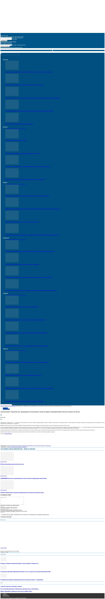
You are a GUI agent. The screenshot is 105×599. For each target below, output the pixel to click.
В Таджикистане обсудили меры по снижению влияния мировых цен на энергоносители (28, 277)
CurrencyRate (3, 547)
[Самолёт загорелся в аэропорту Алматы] (12, 138)
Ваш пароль (14, 39)
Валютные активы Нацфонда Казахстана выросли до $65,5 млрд (22, 153)
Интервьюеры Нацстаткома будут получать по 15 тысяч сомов (22, 222)
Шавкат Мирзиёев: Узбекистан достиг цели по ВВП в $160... (16, 591)
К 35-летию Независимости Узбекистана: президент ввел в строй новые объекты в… (27, 362)
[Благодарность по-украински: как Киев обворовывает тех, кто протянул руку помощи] (12, 69)
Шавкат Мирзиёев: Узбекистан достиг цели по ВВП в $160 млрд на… (23, 375)
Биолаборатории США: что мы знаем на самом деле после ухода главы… (24, 85)
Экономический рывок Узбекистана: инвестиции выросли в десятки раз (24, 401)
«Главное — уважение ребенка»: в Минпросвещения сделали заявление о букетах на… (28, 166)
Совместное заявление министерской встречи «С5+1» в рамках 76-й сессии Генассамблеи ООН (25, 571)
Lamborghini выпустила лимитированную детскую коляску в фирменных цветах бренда (23, 478)
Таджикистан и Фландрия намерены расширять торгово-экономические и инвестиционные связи (31, 290)
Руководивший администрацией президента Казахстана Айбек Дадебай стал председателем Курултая (32, 235)
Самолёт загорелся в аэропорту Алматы (16, 140)
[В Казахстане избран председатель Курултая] (7, 460)
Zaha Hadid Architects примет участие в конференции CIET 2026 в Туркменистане (27, 345)
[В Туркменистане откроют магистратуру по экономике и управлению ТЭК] (12, 317)
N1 (1, 415)
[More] (24, 440)
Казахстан (5, 126)
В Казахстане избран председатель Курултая (12, 464)
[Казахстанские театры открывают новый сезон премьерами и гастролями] (12, 177)
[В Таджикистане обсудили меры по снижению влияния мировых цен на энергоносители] (12, 275)
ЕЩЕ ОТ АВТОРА (29, 449)
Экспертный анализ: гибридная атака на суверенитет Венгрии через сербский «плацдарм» (29, 111)
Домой (1, 405)
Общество (9, 128)
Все (6, 128)
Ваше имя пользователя (17, 37)
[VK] (20, 440)
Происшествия (18, 128)
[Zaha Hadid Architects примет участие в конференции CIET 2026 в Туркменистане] (12, 343)
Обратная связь (6, 595)
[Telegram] (16, 440)
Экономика (23, 128)
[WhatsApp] (11, 440)
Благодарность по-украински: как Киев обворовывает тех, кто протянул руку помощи (28, 72)
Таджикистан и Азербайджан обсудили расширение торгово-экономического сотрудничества (30, 251)
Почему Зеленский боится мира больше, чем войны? (19, 124)
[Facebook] (2, 440)
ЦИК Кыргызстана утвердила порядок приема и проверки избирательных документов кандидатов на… (33, 209)
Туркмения (5, 293)
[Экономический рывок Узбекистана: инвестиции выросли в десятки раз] (12, 399)
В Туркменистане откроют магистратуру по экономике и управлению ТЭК (25, 319)
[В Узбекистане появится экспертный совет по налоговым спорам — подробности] (3, 577)
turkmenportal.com (8, 433)
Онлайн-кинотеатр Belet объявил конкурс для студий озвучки (21, 306)
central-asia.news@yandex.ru (14, 552)
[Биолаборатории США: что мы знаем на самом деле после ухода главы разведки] (12, 82)
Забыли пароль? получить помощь (8, 41)
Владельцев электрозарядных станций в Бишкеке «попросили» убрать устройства (27, 195)
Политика (13, 128)
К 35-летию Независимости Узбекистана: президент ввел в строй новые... (19, 588)
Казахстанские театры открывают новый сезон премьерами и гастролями (25, 179)
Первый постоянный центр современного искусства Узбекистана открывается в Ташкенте (29, 388)
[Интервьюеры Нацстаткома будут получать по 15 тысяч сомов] (12, 219)
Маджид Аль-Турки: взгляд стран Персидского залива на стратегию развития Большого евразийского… (33, 98)
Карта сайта (5, 594)
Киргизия (5, 182)
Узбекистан (5, 348)
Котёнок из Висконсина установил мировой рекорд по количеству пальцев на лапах (22, 492)
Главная (4, 593)
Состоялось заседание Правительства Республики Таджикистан (22, 264)
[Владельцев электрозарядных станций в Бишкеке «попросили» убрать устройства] (12, 193)
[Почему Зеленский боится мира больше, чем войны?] (12, 121)
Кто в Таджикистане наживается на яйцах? (18, 446)
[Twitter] (7, 440)
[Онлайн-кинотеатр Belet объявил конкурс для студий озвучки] (12, 304)
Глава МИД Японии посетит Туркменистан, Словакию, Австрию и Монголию (26, 332)
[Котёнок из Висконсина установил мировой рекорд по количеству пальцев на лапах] (7, 489)
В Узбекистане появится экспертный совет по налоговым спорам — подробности (21, 579)
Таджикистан (6, 237)
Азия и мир (5, 59)
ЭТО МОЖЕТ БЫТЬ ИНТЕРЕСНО (11, 449)
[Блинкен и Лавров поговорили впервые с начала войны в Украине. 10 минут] (3, 561)
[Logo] (9, 54)
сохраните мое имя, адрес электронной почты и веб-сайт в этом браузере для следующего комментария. (25, 514)
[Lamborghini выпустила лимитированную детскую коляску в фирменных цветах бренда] (7, 474)
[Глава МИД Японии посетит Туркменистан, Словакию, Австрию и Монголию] (12, 330)
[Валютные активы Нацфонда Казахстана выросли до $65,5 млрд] (12, 151)
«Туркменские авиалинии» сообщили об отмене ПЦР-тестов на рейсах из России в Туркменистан (30, 445)
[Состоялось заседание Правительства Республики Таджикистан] (12, 261)
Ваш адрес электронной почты (19, 45)
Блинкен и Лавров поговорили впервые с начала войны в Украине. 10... (19, 563)
